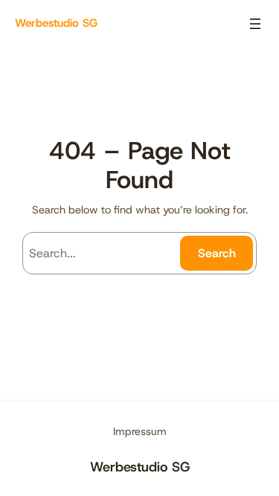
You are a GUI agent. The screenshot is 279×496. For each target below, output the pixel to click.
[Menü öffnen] (255, 24)
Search (217, 253)
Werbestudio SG (56, 23)
